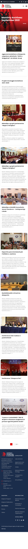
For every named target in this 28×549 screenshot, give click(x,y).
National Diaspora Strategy (19, 471)
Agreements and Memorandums (19, 462)
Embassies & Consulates (18, 504)
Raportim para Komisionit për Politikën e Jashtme (12, 253)
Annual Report (18, 480)
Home (24, 23)
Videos (3, 512)
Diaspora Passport (6, 499)
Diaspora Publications (7, 502)
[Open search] (23, 6)
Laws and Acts (19, 459)
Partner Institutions (20, 508)
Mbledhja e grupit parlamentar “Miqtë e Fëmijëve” (13, 124)
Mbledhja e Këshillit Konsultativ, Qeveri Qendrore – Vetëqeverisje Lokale (13, 209)
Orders (17, 467)
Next (16, 444)
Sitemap (3, 528)
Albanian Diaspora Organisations (19, 512)
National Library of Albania (19, 499)
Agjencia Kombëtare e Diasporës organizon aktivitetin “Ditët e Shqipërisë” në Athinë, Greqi (13, 56)
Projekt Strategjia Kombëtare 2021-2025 (12, 82)
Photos (3, 509)
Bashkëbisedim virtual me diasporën (11, 294)
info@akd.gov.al (7, 481)
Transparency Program (18, 475)
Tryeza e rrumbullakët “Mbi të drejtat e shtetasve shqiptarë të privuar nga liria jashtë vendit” (13, 419)
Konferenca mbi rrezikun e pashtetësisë (11, 337)
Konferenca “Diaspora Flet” (11, 378)
